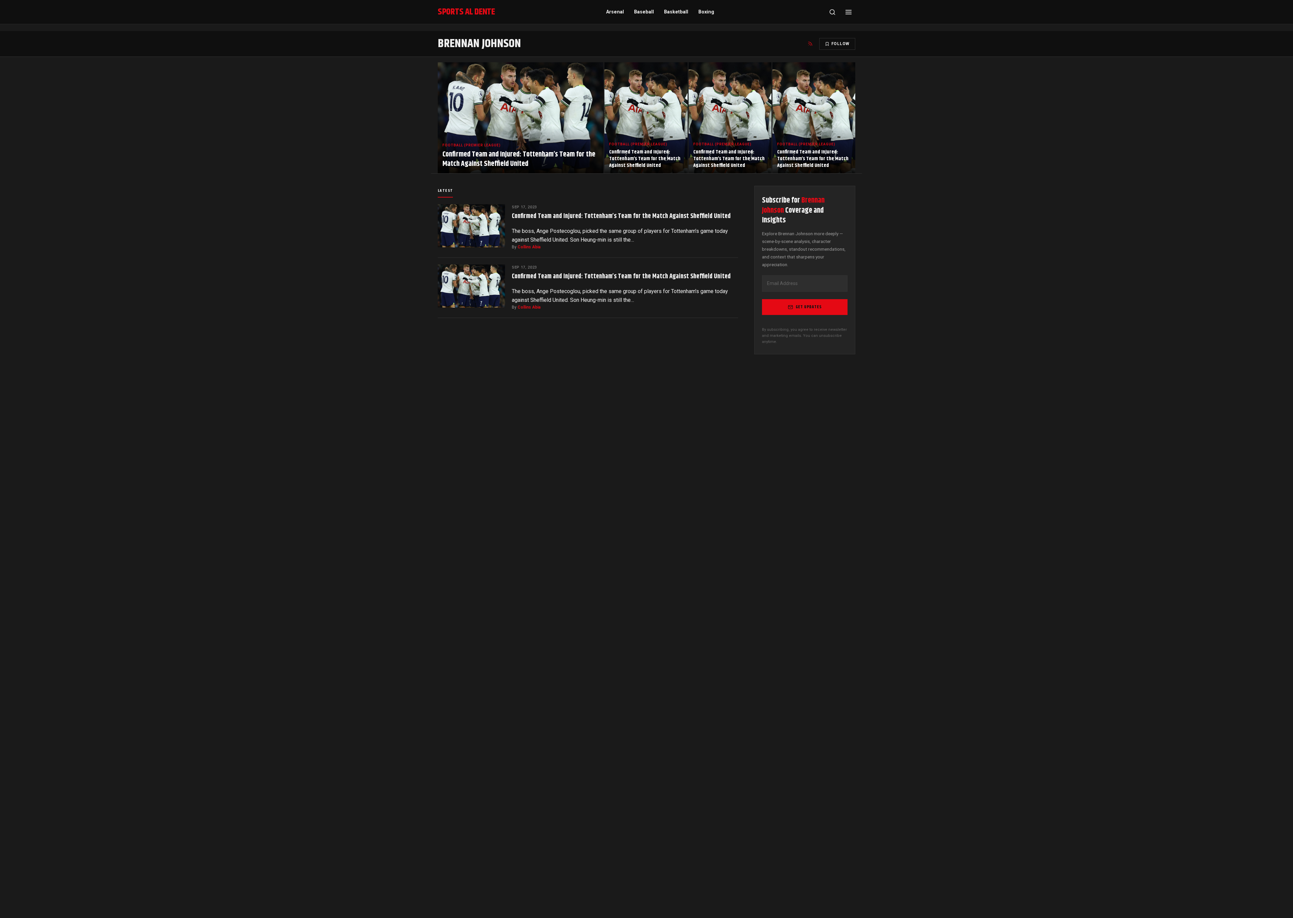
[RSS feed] (810, 43)
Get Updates (809, 307)
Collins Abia (529, 247)
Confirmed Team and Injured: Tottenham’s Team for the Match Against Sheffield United (621, 216)
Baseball (644, 12)
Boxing (706, 12)
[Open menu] (848, 12)
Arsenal (615, 12)
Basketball (676, 12)
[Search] (832, 12)
